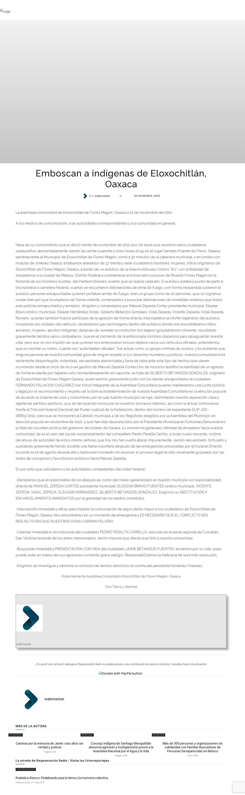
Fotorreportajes (26, 769)
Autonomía (16, 735)
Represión (120, 203)
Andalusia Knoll (23, 782)
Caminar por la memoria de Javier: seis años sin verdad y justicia (49, 745)
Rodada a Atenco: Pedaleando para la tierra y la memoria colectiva (62, 778)
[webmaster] (85, 196)
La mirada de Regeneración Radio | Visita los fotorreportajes (62, 760)
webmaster (102, 196)
